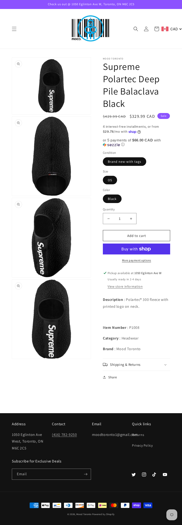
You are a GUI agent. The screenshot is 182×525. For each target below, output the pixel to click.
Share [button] (112, 377)
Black (112, 199)
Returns (138, 435)
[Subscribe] (85, 474)
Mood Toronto (83, 514)
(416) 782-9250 (64, 434)
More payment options (136, 260)
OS (110, 180)
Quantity (109, 209)
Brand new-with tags (124, 161)
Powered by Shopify (103, 514)
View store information (125, 286)
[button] (14, 29)
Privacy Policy (142, 445)
